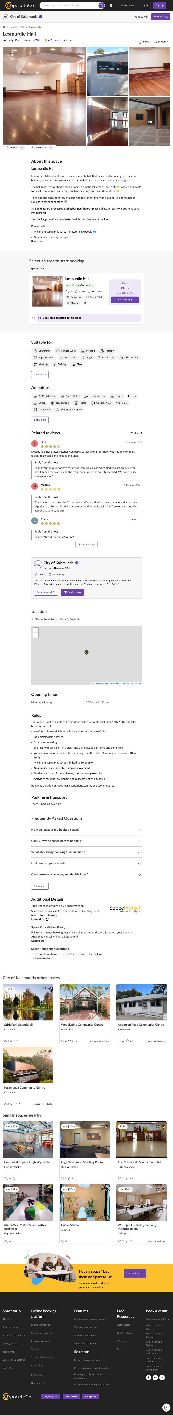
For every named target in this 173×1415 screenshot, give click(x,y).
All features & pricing (85, 1344)
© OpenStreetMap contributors (127, 683)
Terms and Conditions (14, 1335)
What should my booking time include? (58, 852)
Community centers (41, 1333)
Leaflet (97, 683)
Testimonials (9, 1352)
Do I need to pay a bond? (48, 863)
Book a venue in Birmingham (154, 1368)
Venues (35, 1349)
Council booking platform (87, 1360)
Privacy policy (10, 1344)
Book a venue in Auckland (154, 1335)
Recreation (37, 1365)
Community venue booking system (92, 1368)
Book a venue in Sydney (154, 1344)
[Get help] (166, 1407)
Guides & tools (124, 1333)
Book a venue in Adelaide (154, 1327)
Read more (37, 241)
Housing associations (42, 1341)
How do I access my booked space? (55, 829)
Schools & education (42, 1357)
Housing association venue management (88, 1376)
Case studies (123, 1325)
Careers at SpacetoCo (14, 1360)
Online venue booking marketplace (92, 1384)
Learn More (38, 919)
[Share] (44, 988)
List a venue (37, 1375)
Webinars (122, 1341)
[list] (15, 1343)
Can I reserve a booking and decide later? (59, 874)
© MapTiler (107, 683)
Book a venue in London (154, 1360)
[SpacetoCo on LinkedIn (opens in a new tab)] (162, 1377)
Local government (40, 1325)
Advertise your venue (85, 1335)
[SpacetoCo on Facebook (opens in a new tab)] (148, 1377)
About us (7, 1319)
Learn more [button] (37, 940)
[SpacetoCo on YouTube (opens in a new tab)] (155, 1377)
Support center (10, 1327)
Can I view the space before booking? (57, 841)
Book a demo (38, 1383)
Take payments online (85, 1327)
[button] (44, 96)
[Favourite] (50, 988)
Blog (119, 1349)
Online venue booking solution (90, 1319)
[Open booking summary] (111, 5)
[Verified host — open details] (40, 17)
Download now (44, 958)
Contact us (8, 1368)
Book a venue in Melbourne (154, 1352)
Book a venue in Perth (157, 1319)
